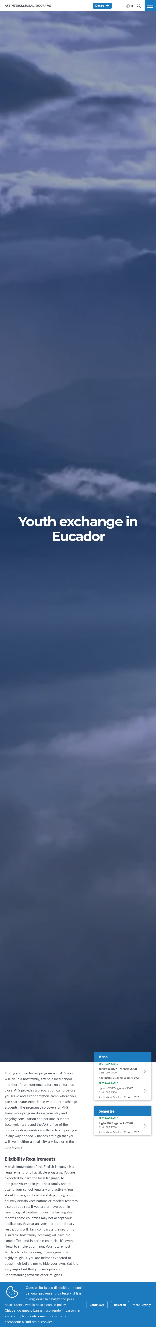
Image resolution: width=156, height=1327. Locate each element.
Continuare (97, 1305)
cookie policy (56, 1304)
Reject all (120, 1305)
